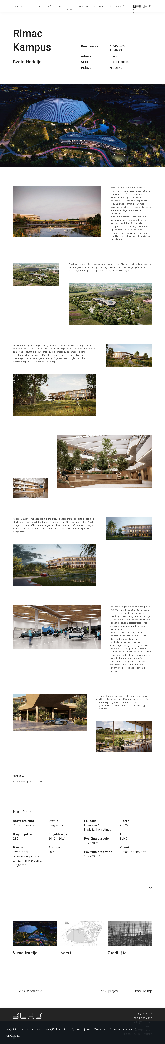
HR (134, 6)
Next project (109, 991)
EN (134, 10)
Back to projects (30, 991)
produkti (35, 6)
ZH (134, 13)
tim (60, 6)
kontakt (99, 6)
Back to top (143, 991)
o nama (70, 8)
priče (49, 6)
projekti (18, 6)
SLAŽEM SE (13, 1035)
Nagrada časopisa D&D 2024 (27, 781)
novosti (84, 6)
